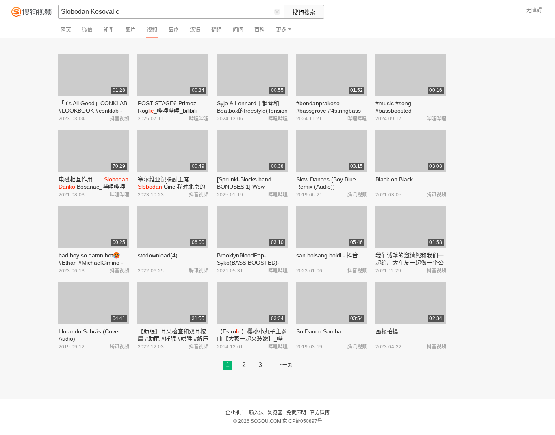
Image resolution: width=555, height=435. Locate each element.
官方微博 (320, 412)
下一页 (285, 365)
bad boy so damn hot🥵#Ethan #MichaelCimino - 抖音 (91, 262)
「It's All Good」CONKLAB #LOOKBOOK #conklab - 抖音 (93, 110)
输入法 (256, 412)
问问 (238, 29)
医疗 (173, 29)
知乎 (109, 29)
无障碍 (534, 10)
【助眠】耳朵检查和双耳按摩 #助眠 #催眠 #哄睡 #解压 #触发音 (173, 338)
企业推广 (235, 412)
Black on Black (394, 179)
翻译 (216, 29)
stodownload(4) (158, 255)
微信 (87, 29)
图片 (130, 29)
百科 (259, 29)
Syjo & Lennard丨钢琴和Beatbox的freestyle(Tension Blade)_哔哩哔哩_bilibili (252, 110)
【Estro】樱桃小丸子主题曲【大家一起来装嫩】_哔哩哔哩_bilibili (252, 338)
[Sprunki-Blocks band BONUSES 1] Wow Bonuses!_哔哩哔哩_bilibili (250, 186)
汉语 (195, 29)
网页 (66, 29)
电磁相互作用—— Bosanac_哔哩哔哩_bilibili (93, 186)
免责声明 (296, 412)
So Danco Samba (318, 331)
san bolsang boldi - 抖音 (327, 255)
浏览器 (275, 412)
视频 (152, 29)
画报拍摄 (386, 331)
